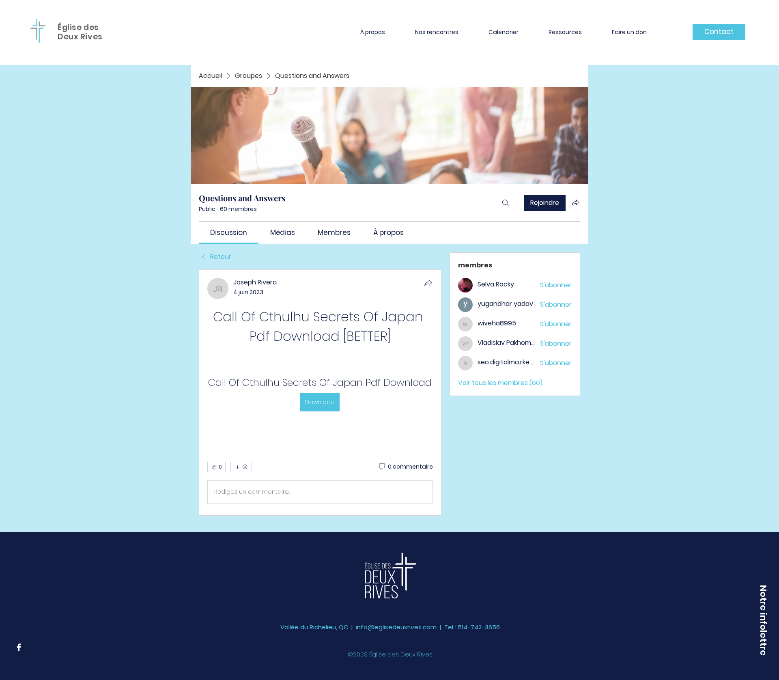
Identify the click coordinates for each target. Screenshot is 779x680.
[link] (228, 232)
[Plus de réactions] (241, 467)
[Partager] (428, 283)
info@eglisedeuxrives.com (396, 627)
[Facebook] (19, 647)
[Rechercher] (505, 203)
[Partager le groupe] (575, 202)
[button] (372, 32)
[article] (320, 392)
